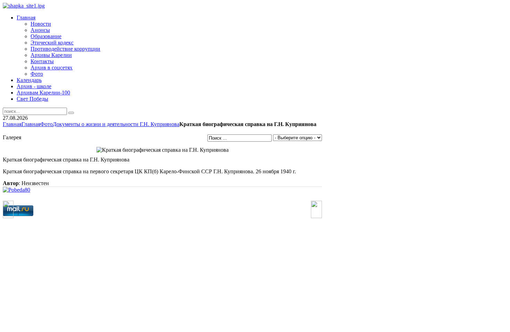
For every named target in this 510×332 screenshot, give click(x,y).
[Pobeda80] (16, 190)
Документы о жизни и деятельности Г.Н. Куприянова (116, 124)
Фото (46, 124)
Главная (12, 124)
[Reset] (71, 113)
